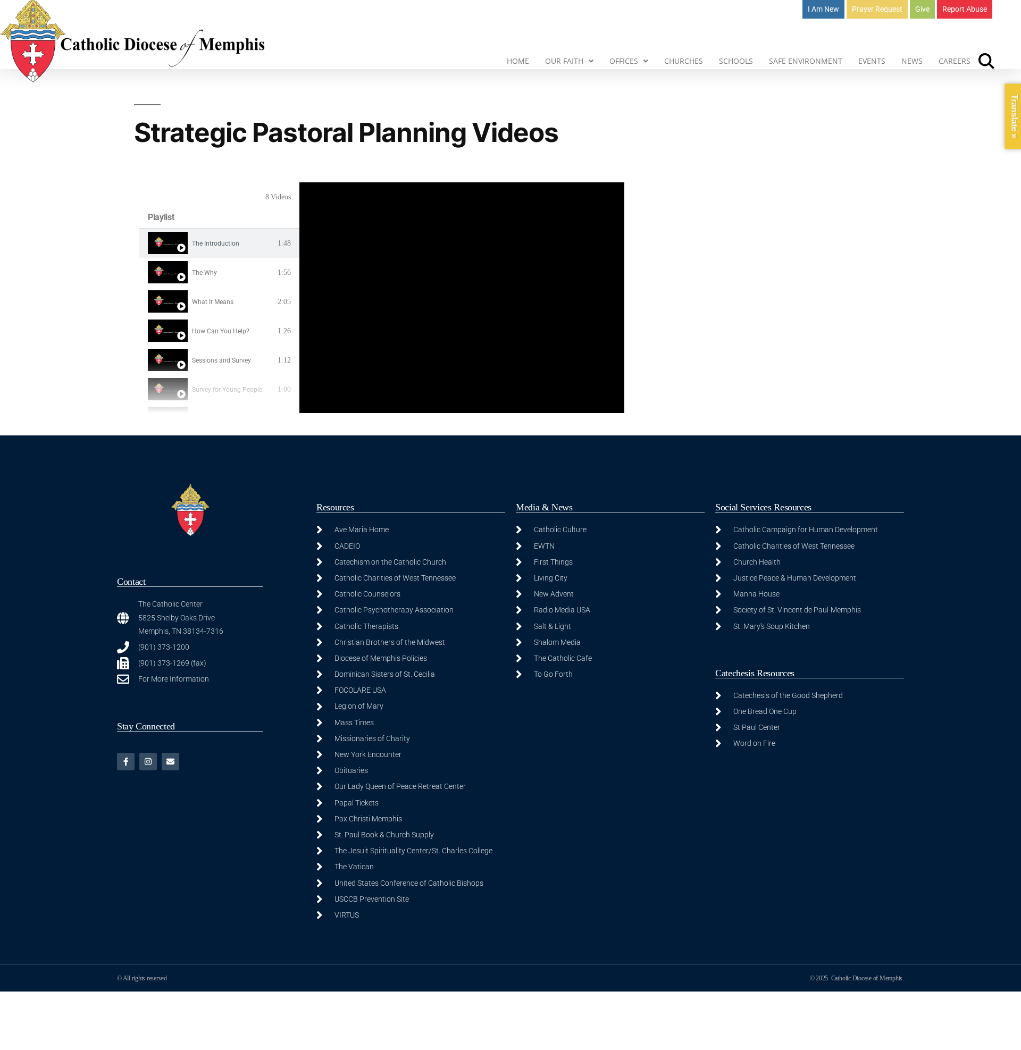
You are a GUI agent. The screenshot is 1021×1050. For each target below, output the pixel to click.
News (912, 61)
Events (871, 61)
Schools (736, 61)
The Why (204, 272)
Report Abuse (964, 9)
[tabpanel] (461, 297)
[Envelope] (170, 761)
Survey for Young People (227, 389)
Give (922, 9)
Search (986, 61)
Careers (954, 61)
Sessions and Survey (221, 360)
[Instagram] (148, 761)
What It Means (212, 302)
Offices (623, 61)
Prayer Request (877, 9)
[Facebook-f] (126, 761)
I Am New (823, 9)
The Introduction (215, 243)
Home (518, 61)
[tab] (219, 243)
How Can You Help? (220, 331)
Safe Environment (805, 61)
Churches (683, 61)
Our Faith (564, 61)
